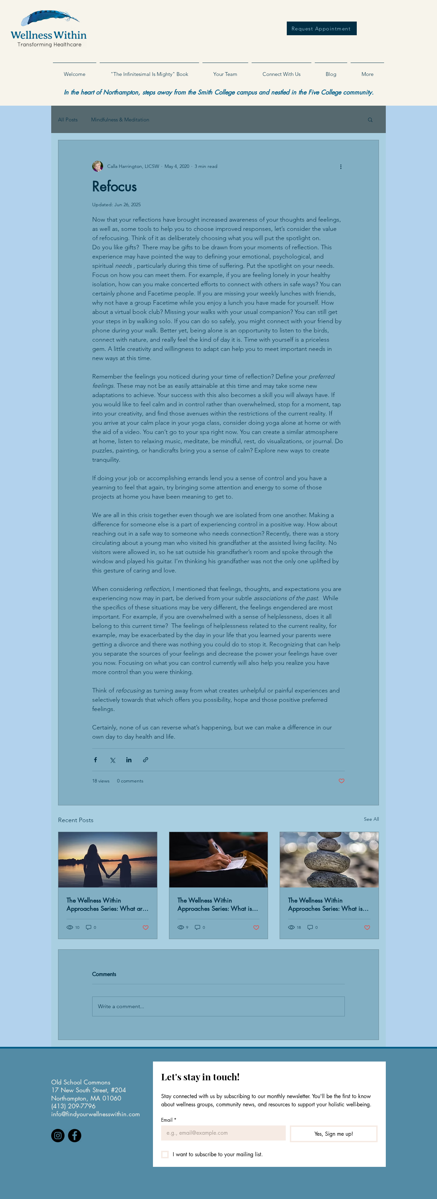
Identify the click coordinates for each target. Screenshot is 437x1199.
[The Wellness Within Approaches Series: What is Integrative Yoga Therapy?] (329, 859)
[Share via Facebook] (95, 759)
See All (371, 819)
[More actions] (341, 166)
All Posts (67, 119)
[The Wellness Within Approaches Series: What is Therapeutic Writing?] (218, 859)
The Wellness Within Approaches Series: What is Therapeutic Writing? (215, 904)
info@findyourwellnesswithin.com (95, 1114)
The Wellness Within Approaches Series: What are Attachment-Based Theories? (106, 904)
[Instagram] (58, 1135)
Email (169, 1120)
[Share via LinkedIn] (129, 759)
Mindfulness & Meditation (120, 119)
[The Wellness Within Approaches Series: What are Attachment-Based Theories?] (107, 859)
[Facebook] (74, 1135)
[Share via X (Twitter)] (112, 759)
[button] (225, 71)
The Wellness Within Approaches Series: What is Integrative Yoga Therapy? (325, 904)
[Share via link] (145, 759)
